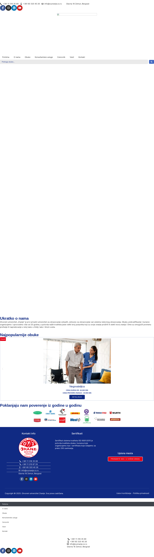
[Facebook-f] (3, 8)
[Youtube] (20, 8)
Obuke (27, 57)
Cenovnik (61, 57)
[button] (2, 368)
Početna (5, 57)
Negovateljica (77, 386)
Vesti (72, 57)
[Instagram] (8, 8)
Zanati (3, 339)
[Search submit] (151, 62)
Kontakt (81, 57)
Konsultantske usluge (44, 57)
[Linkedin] (14, 8)
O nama (17, 57)
